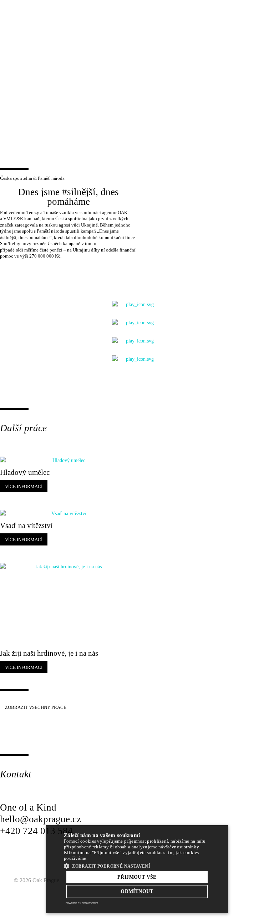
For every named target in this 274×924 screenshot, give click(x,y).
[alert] (137, 869)
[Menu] (255, 14)
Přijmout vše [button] (137, 877)
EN (238, 14)
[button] (137, 865)
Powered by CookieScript (82, 903)
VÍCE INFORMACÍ (23, 486)
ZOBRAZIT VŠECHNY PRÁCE (35, 707)
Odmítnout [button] (137, 891)
